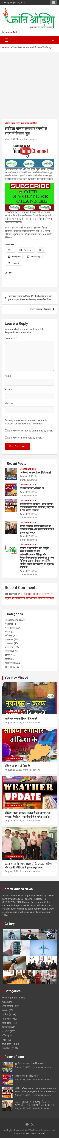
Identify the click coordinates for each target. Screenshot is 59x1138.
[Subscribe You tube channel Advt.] (29, 144)
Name (9, 375)
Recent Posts (16, 463)
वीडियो (7, 655)
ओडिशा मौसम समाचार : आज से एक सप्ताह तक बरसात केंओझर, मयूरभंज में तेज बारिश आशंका (37, 507)
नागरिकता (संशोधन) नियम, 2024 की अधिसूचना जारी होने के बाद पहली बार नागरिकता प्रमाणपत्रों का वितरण (30, 298)
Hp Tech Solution (35, 1133)
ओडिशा (7, 123)
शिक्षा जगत (25, 123)
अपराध (8, 631)
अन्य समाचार (10, 627)
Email (8, 389)
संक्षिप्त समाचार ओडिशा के (40, 309)
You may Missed (16, 677)
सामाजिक (33, 123)
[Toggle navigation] (6, 40)
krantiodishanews (28, 139)
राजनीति (8, 651)
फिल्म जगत (9, 647)
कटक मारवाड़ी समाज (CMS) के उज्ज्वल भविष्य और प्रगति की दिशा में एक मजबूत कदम (37, 529)
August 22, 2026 (28, 536)
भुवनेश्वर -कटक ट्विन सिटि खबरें (35, 472)
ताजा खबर (15, 123)
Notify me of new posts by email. (24, 437)
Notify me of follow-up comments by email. (30, 430)
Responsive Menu (53, 2)
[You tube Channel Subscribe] (29, 184)
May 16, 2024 (11, 139)
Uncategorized (28, 469)
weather (9, 623)
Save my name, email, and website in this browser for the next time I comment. (26, 422)
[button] (11, 934)
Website (9, 403)
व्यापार (7, 659)
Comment (11, 338)
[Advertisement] (29, 82)
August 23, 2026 (28, 476)
